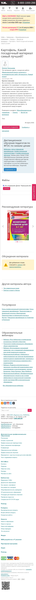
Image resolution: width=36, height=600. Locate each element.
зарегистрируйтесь (15, 267)
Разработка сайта (5, 575)
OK (30, 410)
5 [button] (21, 241)
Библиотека (5, 478)
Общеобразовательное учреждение (11, 490)
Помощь (4, 503)
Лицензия (3, 466)
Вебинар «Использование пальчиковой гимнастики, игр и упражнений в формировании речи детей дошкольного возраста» (18, 350)
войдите (20, 265)
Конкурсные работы (6, 515)
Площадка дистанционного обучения (11, 494)
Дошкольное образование (8, 482)
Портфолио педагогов (7, 497)
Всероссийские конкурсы (8, 512)
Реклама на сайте (6, 473)
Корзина (17, 10)
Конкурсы (4, 508)
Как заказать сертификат (8, 485)
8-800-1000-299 (26, 2)
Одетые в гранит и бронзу (11, 290)
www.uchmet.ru (4, 574)
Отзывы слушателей (7, 440)
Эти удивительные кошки (11, 288)
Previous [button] (3, 226)
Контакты (3, 464)
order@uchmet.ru (6, 427)
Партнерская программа (9, 543)
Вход (22, 10)
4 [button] (20, 241)
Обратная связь (5, 469)
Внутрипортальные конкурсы (9, 510)
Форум (3, 535)
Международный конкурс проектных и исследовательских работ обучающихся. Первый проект (17, 74)
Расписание (4, 438)
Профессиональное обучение (9, 452)
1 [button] (15, 241)
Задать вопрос (34, 192)
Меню (3, 10)
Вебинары (7, 149)
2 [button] (17, 241)
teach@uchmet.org (6, 424)
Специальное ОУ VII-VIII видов (10, 499)
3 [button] (18, 241)
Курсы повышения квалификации (10, 445)
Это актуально (5, 531)
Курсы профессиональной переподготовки (15, 309)
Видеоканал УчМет (6, 480)
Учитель (15, 112)
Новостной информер (7, 526)
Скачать (6, 188)
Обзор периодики (6, 529)
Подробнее (26, 22)
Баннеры (3, 471)
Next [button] (33, 226)
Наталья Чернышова (8, 68)
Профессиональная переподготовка (11, 443)
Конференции (5, 448)
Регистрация (30, 10)
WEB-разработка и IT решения (11, 539)
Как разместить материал (8, 487)
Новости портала (6, 524)
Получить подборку (10, 127)
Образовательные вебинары (9, 450)
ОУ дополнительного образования (11, 492)
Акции (3, 548)
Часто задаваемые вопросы (9, 457)
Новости (4, 519)
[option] (18, 225)
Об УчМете (4, 461)
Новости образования (7, 521)
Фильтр (9, 10)
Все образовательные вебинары (13, 385)
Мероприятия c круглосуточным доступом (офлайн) (16, 455)
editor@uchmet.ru (6, 426)
